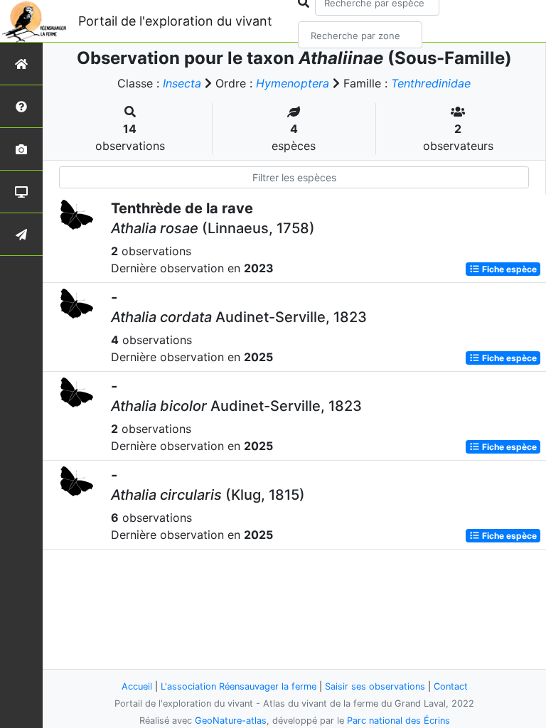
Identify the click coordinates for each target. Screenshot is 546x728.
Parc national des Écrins (398, 720)
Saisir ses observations (375, 686)
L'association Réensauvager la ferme (238, 686)
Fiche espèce (508, 269)
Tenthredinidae (431, 83)
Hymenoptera (292, 83)
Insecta (182, 83)
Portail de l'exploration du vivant (175, 21)
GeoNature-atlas (231, 720)
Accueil (137, 686)
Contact (451, 686)
